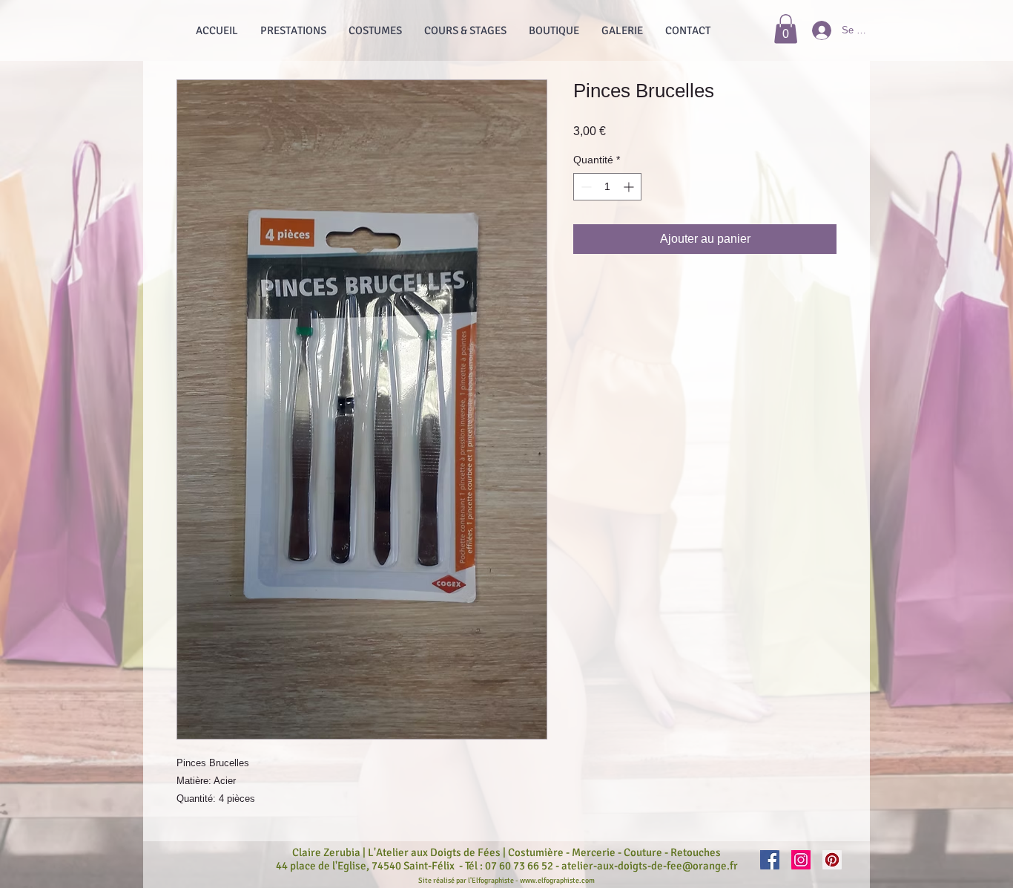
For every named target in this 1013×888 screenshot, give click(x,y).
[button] (785, 28)
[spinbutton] (607, 187)
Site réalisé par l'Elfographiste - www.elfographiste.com (506, 880)
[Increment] (630, 187)
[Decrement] (584, 187)
